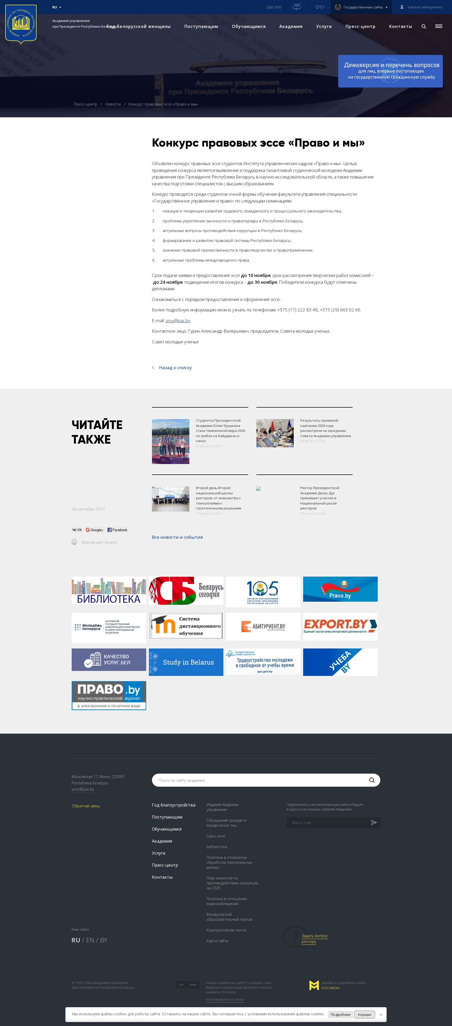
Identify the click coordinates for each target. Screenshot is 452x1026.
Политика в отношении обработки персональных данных (229, 862)
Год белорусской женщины (139, 26)
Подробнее (341, 1014)
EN (90, 940)
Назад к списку (175, 367)
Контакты (400, 26)
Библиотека (217, 846)
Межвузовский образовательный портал (229, 917)
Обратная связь (86, 805)
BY (103, 940)
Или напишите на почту (225, 999)
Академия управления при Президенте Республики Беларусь (84, 23)
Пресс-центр (361, 26)
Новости (113, 104)
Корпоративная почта (226, 930)
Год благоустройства (173, 805)
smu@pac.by (178, 320)
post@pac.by (83, 789)
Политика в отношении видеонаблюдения (227, 901)
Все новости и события (177, 537)
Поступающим (201, 26)
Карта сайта (217, 940)
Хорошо (365, 1014)
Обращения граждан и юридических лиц (226, 823)
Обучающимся (249, 26)
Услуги (324, 26)
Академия (291, 26)
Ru (54, 9)
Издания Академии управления (223, 807)
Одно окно (216, 835)
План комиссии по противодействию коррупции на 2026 (232, 883)
